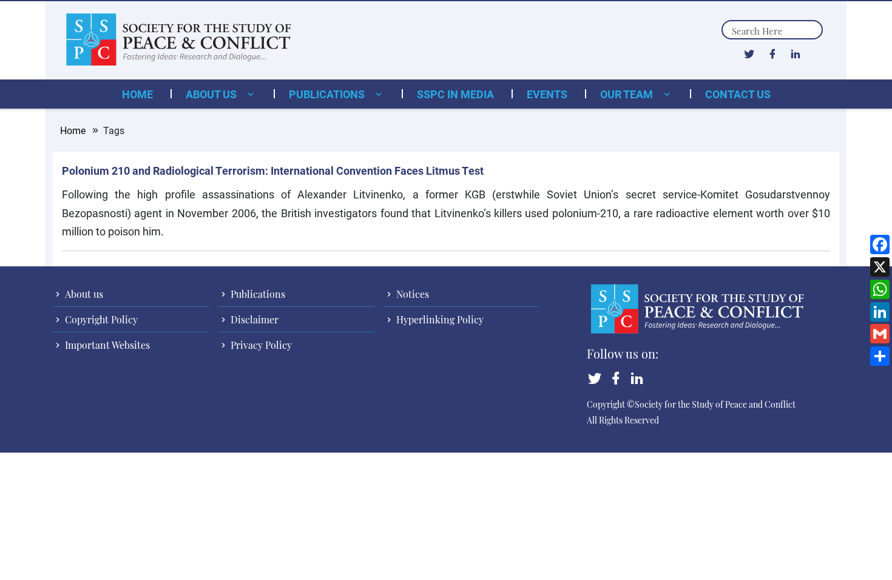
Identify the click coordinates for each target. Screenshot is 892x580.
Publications (328, 94)
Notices (411, 294)
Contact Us (738, 94)
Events (547, 94)
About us (212, 94)
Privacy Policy (260, 345)
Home (137, 94)
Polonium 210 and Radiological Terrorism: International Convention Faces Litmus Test (273, 170)
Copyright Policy (100, 319)
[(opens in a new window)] (749, 53)
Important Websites (106, 345)
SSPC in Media (455, 94)
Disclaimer (253, 319)
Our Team (627, 94)
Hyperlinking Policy (439, 319)
